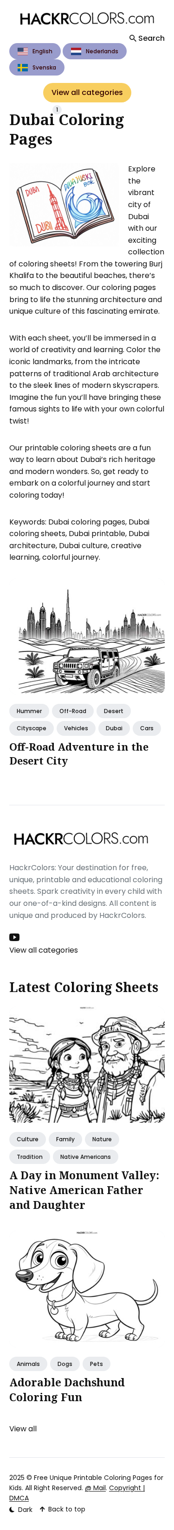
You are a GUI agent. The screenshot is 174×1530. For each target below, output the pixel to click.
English (42, 51)
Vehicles (76, 728)
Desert (113, 711)
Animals (28, 1364)
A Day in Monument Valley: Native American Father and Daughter (84, 1190)
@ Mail (95, 1487)
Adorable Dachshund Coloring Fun (67, 1389)
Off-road (72, 711)
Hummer (29, 711)
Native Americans (85, 1157)
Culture (28, 1139)
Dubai (114, 728)
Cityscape (31, 728)
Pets (96, 1364)
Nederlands (102, 51)
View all (23, 1428)
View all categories (87, 92)
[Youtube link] (15, 937)
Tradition (30, 1157)
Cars (147, 728)
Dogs (65, 1364)
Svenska (44, 67)
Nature (102, 1139)
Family (65, 1139)
